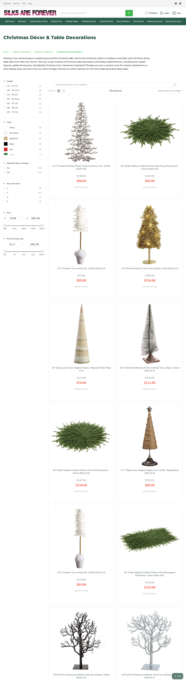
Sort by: (169, 90)
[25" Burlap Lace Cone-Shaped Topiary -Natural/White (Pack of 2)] (81, 333)
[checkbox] (23, 86)
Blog (30, 4)
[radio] (58, 90)
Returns (16, 4)
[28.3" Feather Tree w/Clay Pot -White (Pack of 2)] (81, 538)
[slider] (5, 225)
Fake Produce (138, 21)
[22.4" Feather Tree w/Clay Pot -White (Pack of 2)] (81, 234)
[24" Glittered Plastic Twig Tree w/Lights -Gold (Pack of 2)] (149, 234)
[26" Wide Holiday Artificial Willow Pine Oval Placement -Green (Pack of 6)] (81, 436)
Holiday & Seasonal (154, 21)
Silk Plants (22, 21)
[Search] (129, 13)
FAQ (24, 4)
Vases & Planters (123, 21)
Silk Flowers (10, 21)
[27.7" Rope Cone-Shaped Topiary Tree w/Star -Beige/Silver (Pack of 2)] (149, 436)
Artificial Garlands (89, 21)
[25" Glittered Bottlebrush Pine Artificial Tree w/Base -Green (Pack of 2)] (149, 333)
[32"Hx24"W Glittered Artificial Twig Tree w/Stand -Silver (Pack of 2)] (149, 640)
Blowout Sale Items (173, 21)
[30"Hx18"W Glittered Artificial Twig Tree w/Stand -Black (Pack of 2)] (81, 640)
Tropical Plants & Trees (39, 21)
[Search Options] (178, 84)
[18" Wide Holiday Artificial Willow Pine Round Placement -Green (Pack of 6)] (149, 131)
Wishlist (153, 13)
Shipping (6, 4)
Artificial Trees (56, 21)
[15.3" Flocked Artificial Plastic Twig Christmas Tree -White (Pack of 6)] (81, 131)
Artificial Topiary (72, 21)
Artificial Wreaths (106, 21)
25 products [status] (115, 90)
